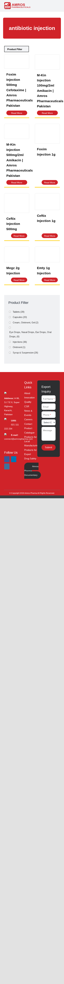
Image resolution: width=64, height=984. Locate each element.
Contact (28, 424)
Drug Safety (30, 458)
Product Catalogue (29, 430)
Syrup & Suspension (25, 352)
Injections (20, 342)
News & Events (28, 412)
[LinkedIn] (13, 459)
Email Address (48, 409)
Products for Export (30, 452)
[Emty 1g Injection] (47, 254)
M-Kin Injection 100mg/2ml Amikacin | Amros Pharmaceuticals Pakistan (50, 90)
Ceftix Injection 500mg (13, 224)
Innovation (29, 397)
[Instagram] (6, 466)
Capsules (20, 317)
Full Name (49, 399)
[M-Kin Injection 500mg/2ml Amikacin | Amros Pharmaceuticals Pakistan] (16, 131)
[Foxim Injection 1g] (47, 133)
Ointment (19, 347)
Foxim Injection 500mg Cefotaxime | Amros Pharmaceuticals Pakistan (19, 90)
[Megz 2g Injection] (16, 254)
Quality (27, 402)
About (27, 393)
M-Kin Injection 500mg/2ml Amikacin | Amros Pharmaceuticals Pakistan (19, 160)
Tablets (18, 311)
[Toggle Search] (53, 5)
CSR (26, 406)
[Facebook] (6, 459)
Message (47, 430)
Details (16, 113)
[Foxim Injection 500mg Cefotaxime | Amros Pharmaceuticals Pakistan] (16, 61)
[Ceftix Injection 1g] (47, 201)
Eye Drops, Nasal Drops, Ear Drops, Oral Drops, (30, 334)
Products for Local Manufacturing (31, 441)
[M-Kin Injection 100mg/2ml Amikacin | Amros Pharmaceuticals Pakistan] (47, 61)
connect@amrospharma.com (18, 439)
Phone (47, 415)
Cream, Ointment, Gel (25, 322)
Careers (28, 419)
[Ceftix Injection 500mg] (16, 203)
